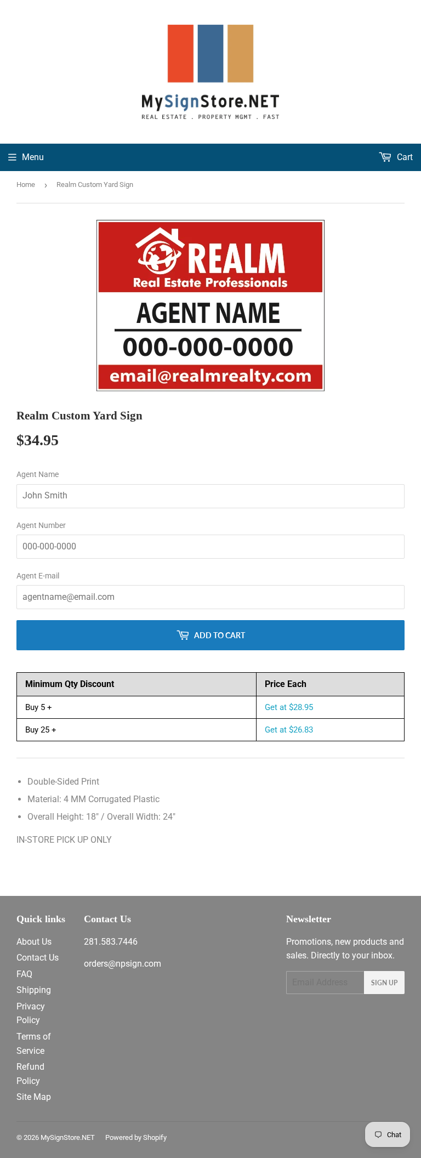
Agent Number (41, 525)
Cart (404, 157)
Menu (33, 157)
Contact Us (37, 957)
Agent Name (37, 474)
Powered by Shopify (136, 1137)
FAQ (24, 974)
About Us (34, 941)
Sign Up (384, 983)
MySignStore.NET (68, 1137)
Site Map (33, 1097)
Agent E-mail (37, 575)
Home (25, 184)
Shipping (33, 990)
